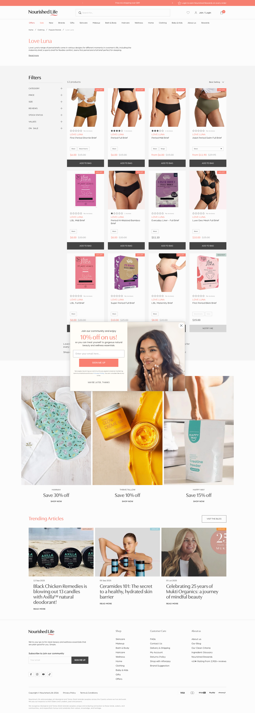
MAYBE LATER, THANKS (99, 382)
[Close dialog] (181, 325)
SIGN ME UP (98, 362)
